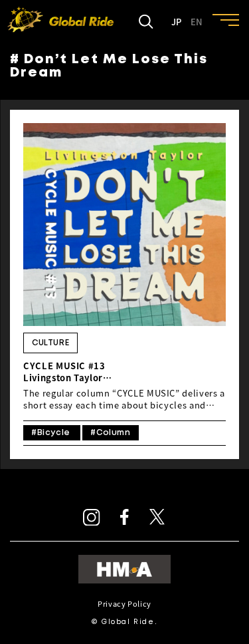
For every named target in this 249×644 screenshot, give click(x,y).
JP (176, 22)
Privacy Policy (124, 603)
